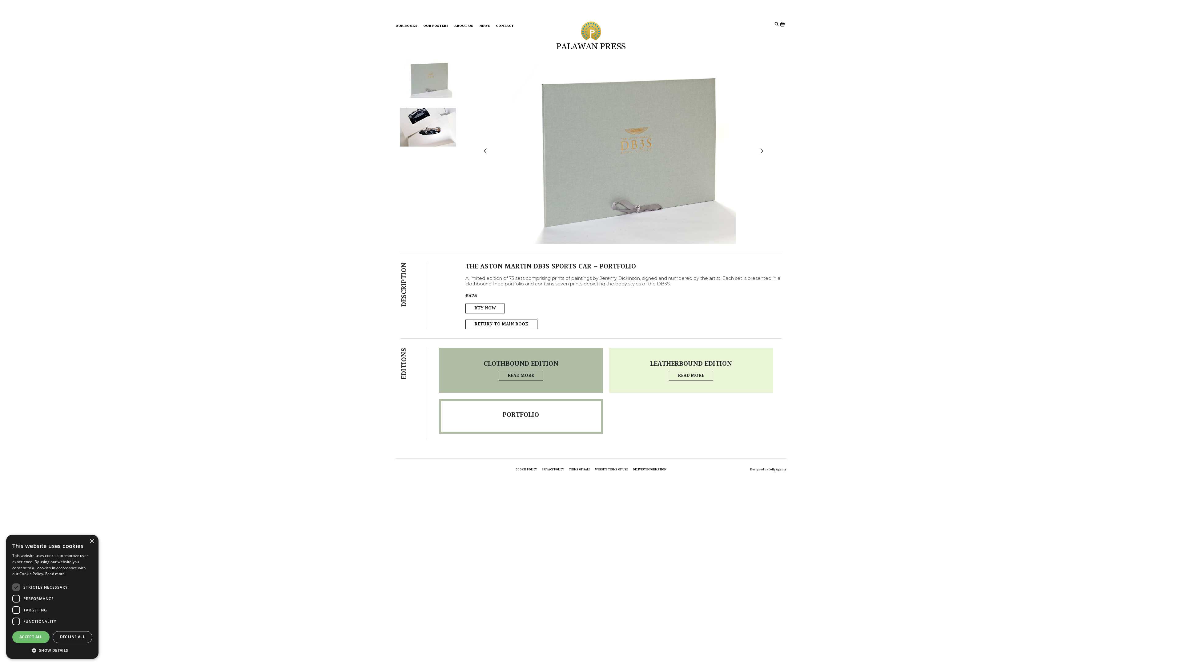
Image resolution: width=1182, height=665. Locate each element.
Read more (55, 573)
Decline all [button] (72, 636)
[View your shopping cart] (783, 24)
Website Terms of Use (611, 469)
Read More (521, 375)
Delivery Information (649, 469)
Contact (505, 26)
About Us (463, 26)
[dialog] (52, 597)
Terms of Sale (579, 469)
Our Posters (435, 26)
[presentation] (485, 151)
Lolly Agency (777, 469)
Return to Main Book (501, 324)
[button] (52, 650)
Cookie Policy (526, 469)
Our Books (406, 26)
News (484, 26)
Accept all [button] (30, 636)
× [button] (91, 541)
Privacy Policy (553, 469)
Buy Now (485, 308)
